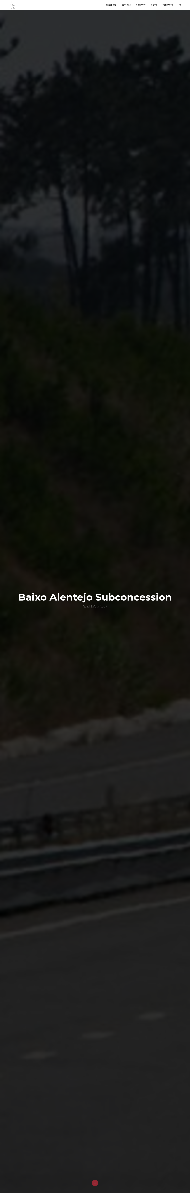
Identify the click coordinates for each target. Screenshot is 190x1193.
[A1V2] (12, 5)
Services (126, 5)
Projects (111, 5)
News (154, 5)
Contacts (167, 5)
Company (140, 5)
